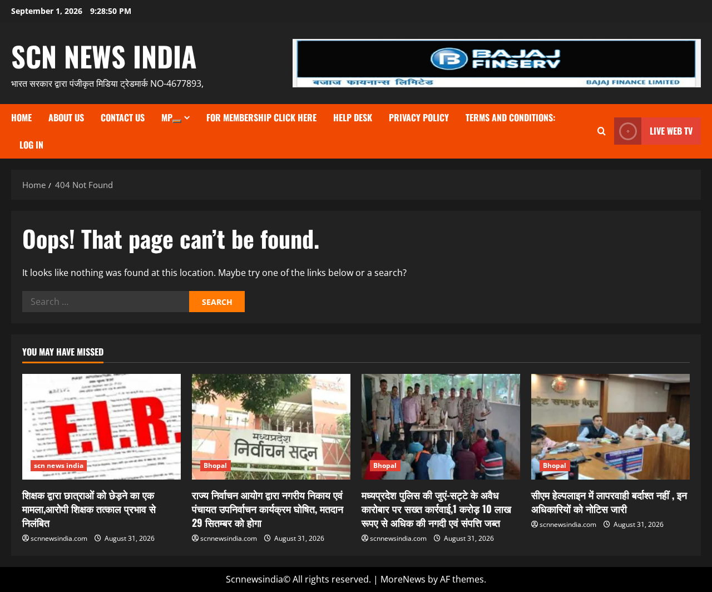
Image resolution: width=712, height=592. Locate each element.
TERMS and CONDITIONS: (510, 117)
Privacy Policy (419, 117)
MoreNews (403, 579)
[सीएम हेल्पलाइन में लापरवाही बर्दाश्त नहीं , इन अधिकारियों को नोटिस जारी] (610, 427)
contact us (123, 117)
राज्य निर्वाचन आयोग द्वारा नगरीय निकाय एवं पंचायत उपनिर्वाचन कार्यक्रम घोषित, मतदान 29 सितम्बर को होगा (267, 508)
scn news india (104, 55)
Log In (31, 144)
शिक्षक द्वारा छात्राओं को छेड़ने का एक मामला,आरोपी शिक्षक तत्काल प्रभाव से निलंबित (89, 508)
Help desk (352, 117)
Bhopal (216, 465)
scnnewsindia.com (59, 538)
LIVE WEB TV (671, 130)
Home (21, 117)
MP (166, 117)
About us (66, 117)
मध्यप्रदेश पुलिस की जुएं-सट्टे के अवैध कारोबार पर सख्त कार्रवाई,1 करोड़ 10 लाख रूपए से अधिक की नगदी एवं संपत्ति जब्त (436, 508)
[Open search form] (601, 131)
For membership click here (261, 117)
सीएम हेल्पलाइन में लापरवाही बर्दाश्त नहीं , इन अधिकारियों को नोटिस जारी (609, 501)
